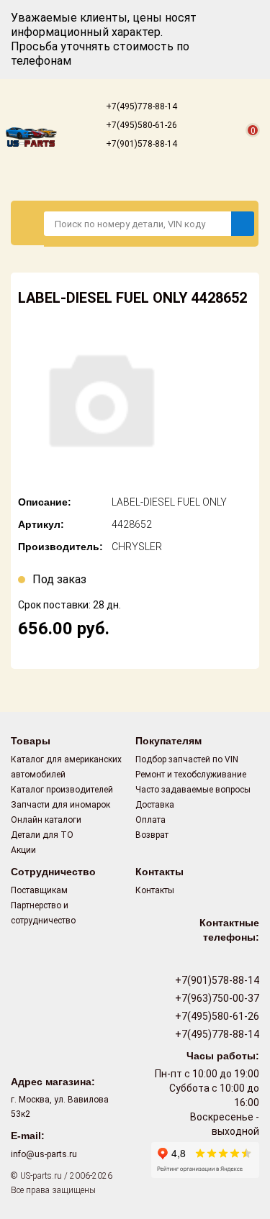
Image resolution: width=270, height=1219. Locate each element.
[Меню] (28, 223)
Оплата (150, 820)
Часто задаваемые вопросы (193, 790)
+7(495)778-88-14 (140, 106)
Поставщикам (39, 890)
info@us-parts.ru (44, 1154)
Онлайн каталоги (46, 820)
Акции (23, 850)
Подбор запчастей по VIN (186, 759)
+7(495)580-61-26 (140, 125)
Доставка (154, 805)
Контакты (154, 890)
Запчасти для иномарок (60, 805)
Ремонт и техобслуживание (190, 775)
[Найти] (242, 223)
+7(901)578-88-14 (140, 144)
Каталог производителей (62, 790)
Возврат (151, 835)
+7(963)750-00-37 (216, 998)
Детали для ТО (42, 835)
